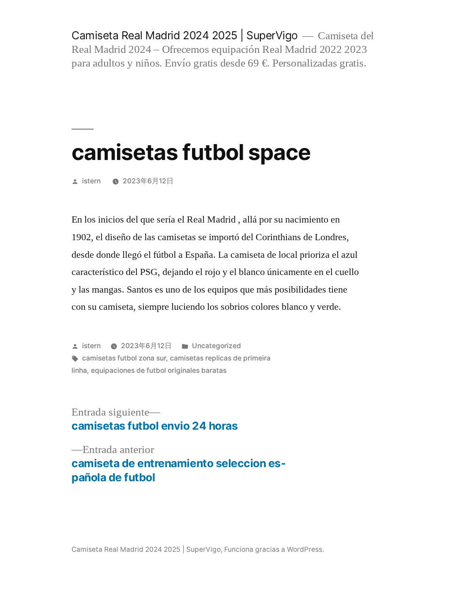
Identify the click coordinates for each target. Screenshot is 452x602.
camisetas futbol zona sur (124, 358)
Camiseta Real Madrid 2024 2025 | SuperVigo (185, 35)
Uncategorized (216, 346)
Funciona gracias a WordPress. (274, 549)
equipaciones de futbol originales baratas (158, 370)
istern (91, 181)
